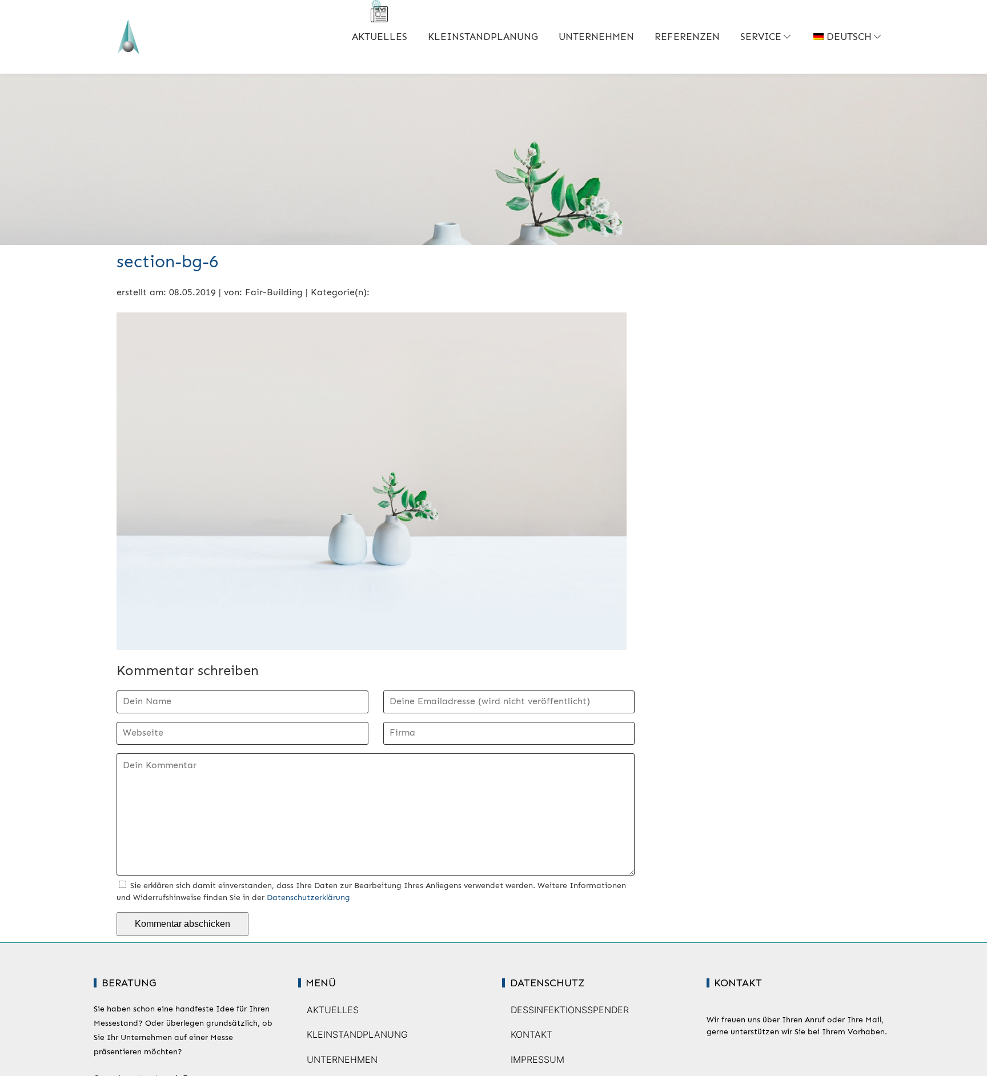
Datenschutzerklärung (308, 897)
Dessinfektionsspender (570, 1009)
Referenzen (687, 36)
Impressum (537, 1059)
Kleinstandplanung (483, 36)
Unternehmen (596, 36)
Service (760, 36)
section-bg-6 (167, 261)
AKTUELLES (379, 36)
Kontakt (531, 1034)
